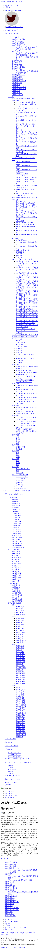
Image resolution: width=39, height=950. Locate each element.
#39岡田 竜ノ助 (21, 735)
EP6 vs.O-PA (20, 221)
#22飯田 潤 (15, 527)
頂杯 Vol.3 (15, 451)
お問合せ (8, 7)
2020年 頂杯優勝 (17, 95)
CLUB (11, 30)
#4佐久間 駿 (16, 551)
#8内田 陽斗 (20, 609)
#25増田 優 (19, 670)
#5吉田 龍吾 (16, 553)
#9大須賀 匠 (20, 652)
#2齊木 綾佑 (20, 646)
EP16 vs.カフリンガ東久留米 (25, 102)
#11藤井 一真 (16, 513)
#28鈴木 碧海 (20, 725)
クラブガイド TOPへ (11, 33)
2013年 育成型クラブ (19, 81)
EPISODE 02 (20, 254)
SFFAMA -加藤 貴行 (18, 547)
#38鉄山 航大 (16, 579)
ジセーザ (19, 362)
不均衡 (18, 341)
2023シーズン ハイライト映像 (22, 259)
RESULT (10, 739)
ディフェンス (20, 343)
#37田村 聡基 (16, 577)
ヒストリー (4, 858)
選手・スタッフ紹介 (11, 921)
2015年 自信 (16, 85)
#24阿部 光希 (20, 719)
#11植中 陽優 (20, 628)
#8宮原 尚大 (16, 509)
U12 (13, 644)
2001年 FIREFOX (17, 41)
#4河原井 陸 (16, 503)
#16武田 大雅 (20, 632)
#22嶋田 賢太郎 (17, 599)
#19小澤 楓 (19, 711)
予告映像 (19, 257)
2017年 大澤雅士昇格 (19, 89)
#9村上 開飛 (20, 610)
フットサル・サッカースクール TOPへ (18, 762)
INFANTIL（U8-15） (15, 603)
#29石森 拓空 (20, 676)
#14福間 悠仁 (16, 517)
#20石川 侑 (19, 612)
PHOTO (12, 775)
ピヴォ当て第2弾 (21, 346)
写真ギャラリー (10, 929)
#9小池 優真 (20, 695)
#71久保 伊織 (20, 681)
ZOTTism (15, 238)
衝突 (17, 461)
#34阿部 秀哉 (16, 533)
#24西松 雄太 (16, 565)
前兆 (17, 453)
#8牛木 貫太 (20, 693)
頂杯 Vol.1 (15, 467)
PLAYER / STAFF (17, 490)
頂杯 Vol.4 (15, 445)
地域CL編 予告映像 (22, 250)
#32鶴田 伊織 (16, 573)
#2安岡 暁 (15, 499)
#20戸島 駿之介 (17, 561)
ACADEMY (11, 746)
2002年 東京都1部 (18, 43)
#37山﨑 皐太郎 (21, 733)
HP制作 (13, 947)
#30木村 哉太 (16, 571)
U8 (13, 605)
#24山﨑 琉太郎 (21, 668)
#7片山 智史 (16, 555)
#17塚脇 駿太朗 (21, 707)
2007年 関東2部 (17, 65)
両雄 (17, 471)
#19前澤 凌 (19, 664)
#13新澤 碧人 (20, 656)
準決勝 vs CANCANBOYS (24, 429)
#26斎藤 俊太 (20, 721)
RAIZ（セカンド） (14, 549)
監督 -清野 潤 (16, 535)
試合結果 (8, 923)
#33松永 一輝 (16, 575)
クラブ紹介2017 (21, 488)
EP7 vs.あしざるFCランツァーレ (27, 132)
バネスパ (19, 352)
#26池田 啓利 (16, 529)
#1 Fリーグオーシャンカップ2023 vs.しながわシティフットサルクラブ (27, 331)
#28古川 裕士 (20, 674)
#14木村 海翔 (20, 703)
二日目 (18, 439)
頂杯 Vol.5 (15, 435)
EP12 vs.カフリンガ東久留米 (25, 203)
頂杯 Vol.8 (15, 383)
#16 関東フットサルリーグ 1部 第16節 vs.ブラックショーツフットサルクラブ (27, 263)
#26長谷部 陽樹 (17, 601)
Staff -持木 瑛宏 (17, 537)
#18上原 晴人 (20, 709)
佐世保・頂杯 (20, 447)
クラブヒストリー (14, 37)
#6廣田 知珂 (20, 648)
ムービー (11, 97)
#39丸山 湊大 (20, 678)
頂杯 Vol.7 (15, 405)
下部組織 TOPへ (10, 749)
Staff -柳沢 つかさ (18, 541)
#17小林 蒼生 (16, 597)
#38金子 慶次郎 (21, 640)
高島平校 (11, 774)
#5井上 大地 (16, 505)
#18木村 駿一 (16, 559)
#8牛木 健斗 (20, 624)
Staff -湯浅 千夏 (17, 543)
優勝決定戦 (19, 473)
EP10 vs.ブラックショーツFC (25, 124)
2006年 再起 (16, 63)
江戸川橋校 (12, 770)
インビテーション (22, 477)
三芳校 (10, 768)
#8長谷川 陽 (16, 591)
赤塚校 (10, 772)
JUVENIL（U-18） (14, 583)
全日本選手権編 (21, 240)
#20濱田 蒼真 (20, 666)
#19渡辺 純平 (20, 634)
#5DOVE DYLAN (22, 689)
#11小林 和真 (20, 654)
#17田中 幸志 (16, 523)
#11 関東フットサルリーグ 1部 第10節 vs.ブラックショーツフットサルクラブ (27, 287)
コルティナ (19, 360)
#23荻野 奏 (19, 636)
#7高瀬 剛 (15, 507)
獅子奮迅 (19, 449)
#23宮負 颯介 (20, 717)
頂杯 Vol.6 (15, 415)
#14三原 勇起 (20, 658)
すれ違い (19, 483)
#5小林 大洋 (16, 587)
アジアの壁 (19, 481)
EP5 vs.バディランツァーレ (25, 222)
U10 (13, 616)
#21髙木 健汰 (16, 563)
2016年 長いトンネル (19, 87)
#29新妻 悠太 (16, 569)
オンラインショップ (11, 5)
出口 (17, 455)
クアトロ (19, 348)
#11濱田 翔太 (20, 697)
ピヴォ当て (19, 350)
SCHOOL (18, 759)
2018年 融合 (16, 91)
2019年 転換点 (17, 93)
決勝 (17, 443)
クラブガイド (9, 793)
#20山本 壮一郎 (21, 713)
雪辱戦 (18, 463)
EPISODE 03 (20, 252)
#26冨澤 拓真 (16, 567)
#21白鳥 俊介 (16, 525)
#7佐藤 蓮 (15, 589)
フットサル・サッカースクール (15, 927)
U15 (13, 685)
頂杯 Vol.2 (15, 459)
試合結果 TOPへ (10, 742)
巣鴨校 (10, 766)
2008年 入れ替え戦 (18, 67)
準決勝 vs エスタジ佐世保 (24, 411)
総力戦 (18, 457)
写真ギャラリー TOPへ (12, 779)
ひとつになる (20, 485)
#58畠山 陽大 (20, 642)
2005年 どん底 (17, 61)
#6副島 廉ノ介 (20, 622)
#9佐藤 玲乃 (20, 626)
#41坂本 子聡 (20, 680)
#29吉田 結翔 (20, 727)
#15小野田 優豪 (21, 705)
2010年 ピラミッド (18, 75)
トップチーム (12, 497)
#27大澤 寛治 (16, 531)
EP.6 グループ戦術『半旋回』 (26, 180)
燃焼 (17, 465)
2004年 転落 (16, 51)
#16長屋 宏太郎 (17, 595)
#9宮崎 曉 (15, 511)
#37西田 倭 (19, 638)
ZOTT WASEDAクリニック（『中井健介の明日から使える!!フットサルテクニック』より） (25, 337)
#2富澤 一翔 (16, 585)
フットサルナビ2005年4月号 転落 (20, 880)
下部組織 (8, 925)
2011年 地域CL (17, 77)
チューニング (20, 479)
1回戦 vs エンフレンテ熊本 (25, 413)
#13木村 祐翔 (20, 701)
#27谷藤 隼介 (20, 723)
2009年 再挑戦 (17, 69)
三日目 (18, 441)
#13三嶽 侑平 (16, 515)
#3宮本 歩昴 (20, 607)
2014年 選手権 (17, 83)
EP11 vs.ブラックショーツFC (25, 205)
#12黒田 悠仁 (20, 699)
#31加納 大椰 (20, 729)
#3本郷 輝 (15, 501)
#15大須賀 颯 (20, 630)
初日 (17, 437)
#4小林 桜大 (20, 687)
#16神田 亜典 (16, 521)
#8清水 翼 (19, 650)
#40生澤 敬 (19, 737)
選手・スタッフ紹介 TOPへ (14, 494)
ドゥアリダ (19, 345)
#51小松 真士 (16, 581)
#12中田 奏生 (16, 557)
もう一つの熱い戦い (23, 469)
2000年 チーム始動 (18, 39)
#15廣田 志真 (16, 593)
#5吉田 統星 (20, 620)
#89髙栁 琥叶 (20, 683)
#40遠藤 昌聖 (20, 614)
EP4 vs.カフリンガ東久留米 (25, 224)
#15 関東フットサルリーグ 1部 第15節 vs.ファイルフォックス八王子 (27, 269)
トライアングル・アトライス (26, 358)
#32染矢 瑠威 (20, 731)
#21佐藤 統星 (20, 715)
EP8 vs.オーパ (20, 130)
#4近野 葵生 (20, 618)
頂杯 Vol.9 (15, 364)
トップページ (9, 791)
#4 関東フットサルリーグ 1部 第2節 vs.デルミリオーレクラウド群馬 (27, 317)
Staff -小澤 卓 (16, 539)
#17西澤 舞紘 (20, 660)
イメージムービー (18, 486)
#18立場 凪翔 (20, 662)
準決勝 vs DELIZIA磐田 (24, 370)
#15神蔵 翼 (15, 519)
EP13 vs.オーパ (21, 201)
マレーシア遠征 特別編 (20, 475)
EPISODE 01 (20, 255)
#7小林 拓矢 (20, 691)
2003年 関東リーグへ (19, 45)
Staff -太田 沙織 (17, 545)
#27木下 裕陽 (20, 672)
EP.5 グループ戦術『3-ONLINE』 (27, 178)
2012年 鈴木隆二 (17, 79)
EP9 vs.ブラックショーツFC (25, 211)
